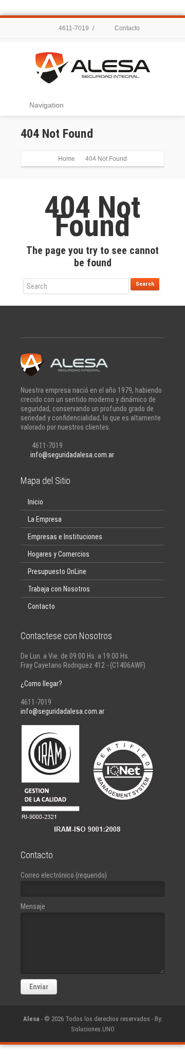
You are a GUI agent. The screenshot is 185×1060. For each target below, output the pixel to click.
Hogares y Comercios (58, 554)
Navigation (46, 105)
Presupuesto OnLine (57, 571)
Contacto (126, 28)
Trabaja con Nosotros (59, 589)
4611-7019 (73, 28)
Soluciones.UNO (93, 1029)
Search (145, 284)
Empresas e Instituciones (65, 537)
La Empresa (45, 519)
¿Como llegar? (41, 684)
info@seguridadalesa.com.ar (72, 455)
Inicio (35, 502)
